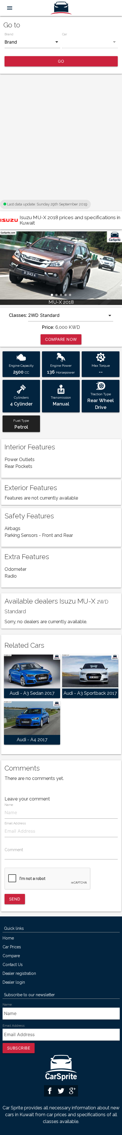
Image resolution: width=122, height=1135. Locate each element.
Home (8, 938)
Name (9, 805)
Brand (9, 34)
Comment (14, 850)
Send (14, 898)
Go (61, 61)
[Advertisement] (61, 137)
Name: (7, 1004)
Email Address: (14, 1025)
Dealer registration (19, 973)
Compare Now (61, 339)
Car (64, 34)
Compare (11, 956)
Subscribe (18, 1048)
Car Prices (12, 947)
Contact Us (13, 964)
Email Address (15, 823)
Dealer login (14, 982)
